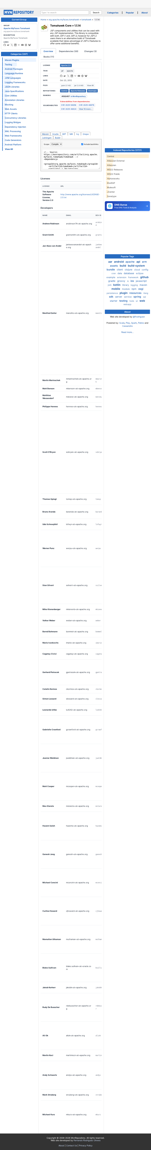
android (119, 261)
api (138, 261)
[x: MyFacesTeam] (12, 45)
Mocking (9, 104)
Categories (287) (19, 54)
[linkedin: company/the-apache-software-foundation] (15, 45)
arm (144, 261)
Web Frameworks (13, 135)
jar (78, 85)
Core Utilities (11, 95)
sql (144, 296)
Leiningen (46, 137)
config (145, 269)
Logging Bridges (13, 122)
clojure (129, 269)
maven (143, 284)
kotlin (117, 284)
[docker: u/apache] (8, 45)
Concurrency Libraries (15, 118)
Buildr (57, 137)
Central (64, 91)
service (128, 296)
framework (133, 277)
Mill (71, 134)
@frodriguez (139, 316)
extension (122, 277)
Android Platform (13, 144)
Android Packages (14, 69)
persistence (112, 293)
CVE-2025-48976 (86, 105)
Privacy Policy (85, 1145)
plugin (124, 292)
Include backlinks (91, 144)
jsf (62, 71)
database (129, 273)
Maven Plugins (12, 60)
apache (70, 71)
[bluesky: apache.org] (29, 45)
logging (134, 285)
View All (90, 85)
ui (137, 300)
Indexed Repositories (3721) (127, 150)
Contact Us (71, 1145)
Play (128, 323)
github (144, 277)
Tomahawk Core (61, 25)
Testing (8, 64)
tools (132, 301)
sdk (111, 296)
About (144, 12)
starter (114, 300)
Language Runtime (14, 73)
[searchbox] (64, 12)
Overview (48, 51)
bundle (111, 269)
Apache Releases (78, 91)
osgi (140, 288)
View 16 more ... (85, 109)
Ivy (77, 134)
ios (133, 280)
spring (137, 296)
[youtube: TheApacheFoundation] (22, 45)
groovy (121, 280)
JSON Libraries (12, 86)
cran (113, 273)
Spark (134, 323)
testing (123, 300)
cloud (137, 269)
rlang (145, 293)
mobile (116, 288)
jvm (110, 285)
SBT (64, 134)
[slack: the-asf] (26, 45)
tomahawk (86, 19)
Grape (86, 134)
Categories (112, 12)
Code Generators (13, 140)
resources (135, 293)
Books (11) (49, 56)
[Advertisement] (75, 3)
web (142, 300)
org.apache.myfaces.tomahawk (64, 19)
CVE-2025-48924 (68, 109)
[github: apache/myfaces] (5, 45)
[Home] (19, 14)
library (125, 285)
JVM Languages (13, 78)
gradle (112, 280)
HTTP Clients (11, 113)
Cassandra (127, 326)
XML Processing (13, 131)
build (123, 265)
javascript (141, 280)
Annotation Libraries (14, 100)
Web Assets (11, 109)
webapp (127, 304)
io (128, 281)
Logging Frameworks (15, 82)
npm (134, 288)
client (120, 269)
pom (66, 85)
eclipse (139, 273)
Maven (45, 134)
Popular (130, 12)
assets (114, 265)
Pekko (141, 323)
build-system (136, 265)
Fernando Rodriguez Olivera (87, 1140)
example (111, 277)
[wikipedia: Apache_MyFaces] (19, 45)
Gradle (55, 134)
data (120, 273)
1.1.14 (77, 25)
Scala (122, 323)
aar (110, 261)
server (119, 296)
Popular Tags (127, 256)
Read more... (127, 332)
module (126, 289)
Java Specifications (14, 91)
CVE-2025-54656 (68, 105)
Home (43, 19)
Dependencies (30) (68, 51)
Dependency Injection (15, 127)
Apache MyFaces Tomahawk (17, 28)
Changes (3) (90, 51)
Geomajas (92, 91)
